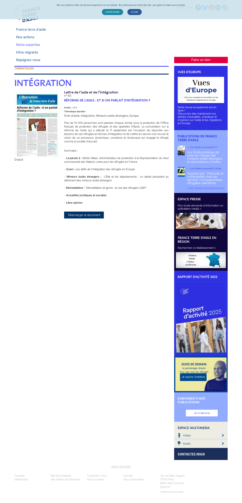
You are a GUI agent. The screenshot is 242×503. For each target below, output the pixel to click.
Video (187, 435)
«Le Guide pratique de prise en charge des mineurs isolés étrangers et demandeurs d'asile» (204, 157)
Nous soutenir (95, 479)
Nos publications (134, 479)
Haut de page (121, 466)
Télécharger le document (84, 215)
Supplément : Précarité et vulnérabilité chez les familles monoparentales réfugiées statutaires (205, 178)
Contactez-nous (97, 475)
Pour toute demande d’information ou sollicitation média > (200, 207)
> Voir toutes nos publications (205, 188)
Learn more (112, 12)
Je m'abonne (202, 413)
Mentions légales (61, 475)
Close (134, 12)
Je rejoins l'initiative (193, 377)
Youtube (19, 475)
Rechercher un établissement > (197, 247)
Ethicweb (74, 479)
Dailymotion (21, 479)
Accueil (128, 475)
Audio (187, 443)
